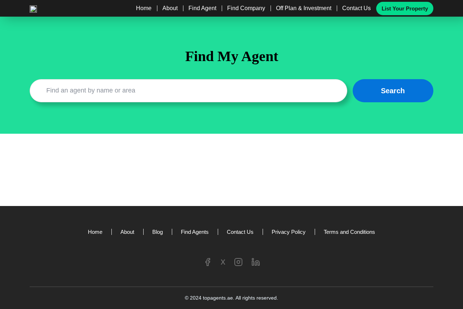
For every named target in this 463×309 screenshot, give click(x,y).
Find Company (246, 8)
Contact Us (356, 8)
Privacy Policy (289, 232)
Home (144, 8)
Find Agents (195, 232)
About (170, 8)
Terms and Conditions (349, 232)
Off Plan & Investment (303, 8)
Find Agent (202, 8)
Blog (157, 232)
